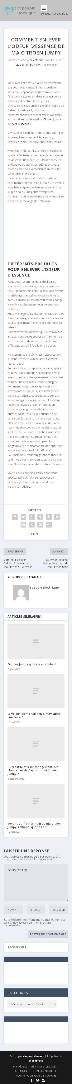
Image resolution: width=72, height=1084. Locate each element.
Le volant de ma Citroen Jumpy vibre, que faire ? (34, 715)
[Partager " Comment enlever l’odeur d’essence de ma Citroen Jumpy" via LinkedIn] (57, 517)
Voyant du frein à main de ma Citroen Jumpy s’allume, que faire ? (34, 825)
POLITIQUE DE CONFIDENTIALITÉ (35, 1071)
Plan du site (20, 1066)
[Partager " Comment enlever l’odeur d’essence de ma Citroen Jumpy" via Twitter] (23, 517)
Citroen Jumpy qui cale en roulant (31, 664)
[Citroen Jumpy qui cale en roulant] (36, 641)
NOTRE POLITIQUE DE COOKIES (36, 1075)
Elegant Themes (33, 1056)
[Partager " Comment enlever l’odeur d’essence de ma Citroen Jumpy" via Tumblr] (40, 517)
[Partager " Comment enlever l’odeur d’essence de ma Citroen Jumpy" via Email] (40, 524)
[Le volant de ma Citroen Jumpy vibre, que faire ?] (36, 691)
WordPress (36, 1060)
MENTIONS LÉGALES (43, 1066)
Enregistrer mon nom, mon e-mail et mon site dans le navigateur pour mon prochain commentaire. (34, 922)
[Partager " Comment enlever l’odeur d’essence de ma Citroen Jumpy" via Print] (49, 524)
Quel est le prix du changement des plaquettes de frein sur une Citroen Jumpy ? (33, 770)
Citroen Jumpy (24, 64)
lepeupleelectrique (32, 60)
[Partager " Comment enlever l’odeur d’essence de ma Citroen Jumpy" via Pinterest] (49, 517)
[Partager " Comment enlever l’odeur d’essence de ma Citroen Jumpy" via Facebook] (15, 517)
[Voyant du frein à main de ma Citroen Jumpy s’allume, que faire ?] (36, 801)
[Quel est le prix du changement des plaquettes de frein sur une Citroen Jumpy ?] (36, 744)
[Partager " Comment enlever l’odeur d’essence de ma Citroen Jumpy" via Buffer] (23, 524)
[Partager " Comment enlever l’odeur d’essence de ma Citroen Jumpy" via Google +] (32, 517)
